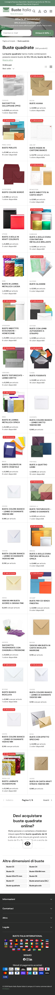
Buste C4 (33, 867)
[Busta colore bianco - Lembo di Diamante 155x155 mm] (13, 491)
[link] (11, 800)
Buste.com (18, 848)
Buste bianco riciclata (9, 693)
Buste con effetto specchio (39, 738)
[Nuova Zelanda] (16, 946)
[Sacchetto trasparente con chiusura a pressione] (13, 627)
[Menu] (51, 11)
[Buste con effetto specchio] (41, 719)
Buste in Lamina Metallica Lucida (11, 285)
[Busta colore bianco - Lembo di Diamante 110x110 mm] (13, 719)
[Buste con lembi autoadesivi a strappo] (41, 311)
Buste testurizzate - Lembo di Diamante (40, 510)
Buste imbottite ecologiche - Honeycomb (10, 331)
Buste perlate (9, 147)
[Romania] (42, 946)
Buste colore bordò (13, 192)
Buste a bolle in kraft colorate (10, 238)
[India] (26, 943)
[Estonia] (47, 940)
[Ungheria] (39, 949)
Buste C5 (10, 871)
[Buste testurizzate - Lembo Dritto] (13, 358)
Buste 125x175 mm (14, 876)
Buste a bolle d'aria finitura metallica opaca (40, 556)
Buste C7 (10, 881)
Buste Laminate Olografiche (10, 782)
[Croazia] (31, 940)
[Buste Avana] (41, 86)
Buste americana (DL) (38, 881)
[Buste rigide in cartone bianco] (41, 130)
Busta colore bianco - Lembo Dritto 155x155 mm (41, 422)
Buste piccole (35, 885)
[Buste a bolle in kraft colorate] (13, 219)
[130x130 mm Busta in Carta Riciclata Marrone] (41, 627)
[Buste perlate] (13, 130)
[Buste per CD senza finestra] (41, 583)
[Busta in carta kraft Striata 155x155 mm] (41, 764)
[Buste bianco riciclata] (13, 674)
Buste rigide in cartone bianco (38, 149)
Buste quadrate (13, 885)
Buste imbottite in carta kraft (39, 193)
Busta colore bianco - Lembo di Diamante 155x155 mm (13, 511)
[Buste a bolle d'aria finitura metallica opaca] (41, 536)
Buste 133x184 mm (37, 871)
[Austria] (11, 940)
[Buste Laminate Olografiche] (13, 763)
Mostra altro (8, 60)
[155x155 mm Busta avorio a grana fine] (13, 583)
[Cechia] (26, 940)
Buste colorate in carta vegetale (11, 465)
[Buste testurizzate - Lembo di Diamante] (41, 491)
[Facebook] (24, 959)
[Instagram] (27, 959)
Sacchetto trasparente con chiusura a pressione (13, 648)
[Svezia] (34, 949)
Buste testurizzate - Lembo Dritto (13, 376)
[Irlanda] (31, 943)
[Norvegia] (11, 946)
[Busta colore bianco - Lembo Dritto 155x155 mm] (41, 402)
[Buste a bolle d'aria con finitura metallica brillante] (41, 219)
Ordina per (7, 65)
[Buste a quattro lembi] (41, 447)
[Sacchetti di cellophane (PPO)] (13, 85)
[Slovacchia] (13, 949)
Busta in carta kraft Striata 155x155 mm (41, 782)
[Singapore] (47, 946)
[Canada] (21, 940)
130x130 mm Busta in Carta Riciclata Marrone (40, 648)
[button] (45, 11)
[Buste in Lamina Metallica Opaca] (13, 402)
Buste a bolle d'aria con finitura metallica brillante (40, 239)
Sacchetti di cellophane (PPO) (11, 104)
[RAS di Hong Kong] (36, 946)
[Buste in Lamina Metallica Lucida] (13, 266)
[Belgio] (16, 940)
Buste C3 (10, 867)
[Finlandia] (6, 943)
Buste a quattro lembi (38, 465)
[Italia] (42, 943)
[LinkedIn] (30, 959)
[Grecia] (21, 943)
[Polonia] (26, 946)
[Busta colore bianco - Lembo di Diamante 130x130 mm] (41, 674)
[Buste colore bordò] (13, 174)
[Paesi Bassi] (21, 946)
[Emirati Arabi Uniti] (42, 940)
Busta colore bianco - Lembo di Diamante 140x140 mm (13, 556)
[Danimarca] (36, 940)
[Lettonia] (47, 943)
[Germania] (16, 943)
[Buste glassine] (41, 266)
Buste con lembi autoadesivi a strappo (38, 331)
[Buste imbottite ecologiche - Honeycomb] (13, 311)
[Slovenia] (18, 949)
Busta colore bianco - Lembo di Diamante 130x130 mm (41, 695)
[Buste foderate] (41, 358)
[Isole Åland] (36, 943)
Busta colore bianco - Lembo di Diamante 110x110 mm (13, 739)
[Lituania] (6, 946)
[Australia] (6, 940)
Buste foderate (38, 375)
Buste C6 (33, 876)
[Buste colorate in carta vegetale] (13, 447)
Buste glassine (37, 284)
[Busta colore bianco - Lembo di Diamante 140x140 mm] (13, 536)
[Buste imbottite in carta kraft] (41, 174)
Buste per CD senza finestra (40, 602)
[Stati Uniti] (29, 949)
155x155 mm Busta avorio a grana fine (13, 601)
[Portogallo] (31, 946)
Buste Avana (36, 103)
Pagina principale (9, 41)
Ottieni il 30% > (43, 33)
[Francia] (11, 943)
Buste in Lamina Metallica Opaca (11, 421)
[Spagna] (24, 949)
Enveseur (6, 989)
